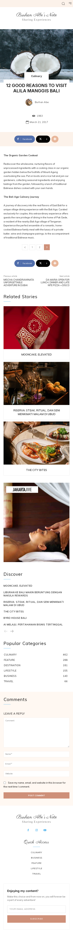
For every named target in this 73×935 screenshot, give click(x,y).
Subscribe (36, 919)
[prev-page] (6, 631)
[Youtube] (45, 830)
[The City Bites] (36, 443)
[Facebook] (28, 830)
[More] (55, 139)
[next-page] (11, 631)
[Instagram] (36, 830)
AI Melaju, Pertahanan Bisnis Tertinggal (33, 624)
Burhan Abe (42, 102)
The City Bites (36, 470)
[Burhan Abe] (30, 102)
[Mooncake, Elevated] (36, 327)
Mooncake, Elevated (36, 354)
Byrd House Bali (15, 618)
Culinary (36, 76)
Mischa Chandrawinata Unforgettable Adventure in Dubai (19, 282)
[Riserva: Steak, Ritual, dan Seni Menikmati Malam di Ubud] (36, 383)
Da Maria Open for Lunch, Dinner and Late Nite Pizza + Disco (55, 282)
